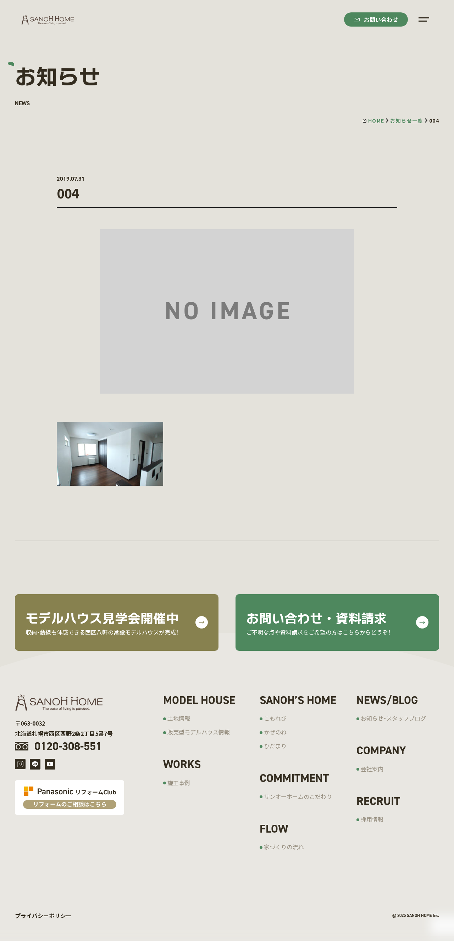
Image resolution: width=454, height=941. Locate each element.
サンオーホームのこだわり (298, 796)
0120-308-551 (68, 746)
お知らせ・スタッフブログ (393, 718)
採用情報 (372, 819)
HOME (376, 120)
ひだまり (275, 746)
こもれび (275, 718)
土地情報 (178, 718)
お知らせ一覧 (406, 120)
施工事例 (178, 782)
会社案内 (372, 769)
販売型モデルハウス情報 (198, 732)
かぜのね (275, 732)
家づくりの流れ (284, 847)
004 (434, 120)
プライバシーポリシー (43, 915)
